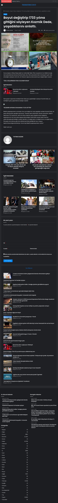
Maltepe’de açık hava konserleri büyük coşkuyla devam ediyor (46, 191)
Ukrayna (4, 485)
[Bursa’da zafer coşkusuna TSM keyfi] (8, 91)
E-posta (5, 248)
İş (2, 450)
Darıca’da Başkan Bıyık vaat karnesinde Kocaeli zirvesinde (47, 208)
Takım (3, 478)
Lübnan (4, 460)
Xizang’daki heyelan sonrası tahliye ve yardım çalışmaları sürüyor (31, 306)
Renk (3, 467)
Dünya (3, 434)
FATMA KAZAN (9, 30)
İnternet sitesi (33, 248)
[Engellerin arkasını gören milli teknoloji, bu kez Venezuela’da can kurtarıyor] (7, 325)
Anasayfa (6, 11)
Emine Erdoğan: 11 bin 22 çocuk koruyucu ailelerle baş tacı (19, 351)
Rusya (3, 471)
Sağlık (3, 474)
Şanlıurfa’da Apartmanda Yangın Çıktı (14, 341)
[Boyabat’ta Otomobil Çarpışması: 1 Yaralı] (7, 319)
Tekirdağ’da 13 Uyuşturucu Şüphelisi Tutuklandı (16, 381)
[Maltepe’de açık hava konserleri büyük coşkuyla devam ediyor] (47, 184)
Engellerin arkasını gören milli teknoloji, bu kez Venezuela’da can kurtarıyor (33, 323)
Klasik (3, 457)
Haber (3, 441)
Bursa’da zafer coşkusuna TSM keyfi (23, 345)
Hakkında (4, 443)
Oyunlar (4, 462)
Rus (3, 469)
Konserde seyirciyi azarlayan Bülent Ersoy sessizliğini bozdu (9, 181)
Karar (3, 455)
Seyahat (4, 476)
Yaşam (11, 11)
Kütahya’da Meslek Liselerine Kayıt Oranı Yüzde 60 (27, 368)
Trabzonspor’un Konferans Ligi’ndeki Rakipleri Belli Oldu (18, 291)
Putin (3, 464)
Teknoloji (4, 481)
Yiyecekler (4, 499)
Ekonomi (4, 436)
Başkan (4, 429)
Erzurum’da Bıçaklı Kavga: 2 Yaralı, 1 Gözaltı (25, 334)
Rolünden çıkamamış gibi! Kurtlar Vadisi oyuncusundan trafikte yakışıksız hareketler (10, 209)
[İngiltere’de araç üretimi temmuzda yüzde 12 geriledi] (7, 376)
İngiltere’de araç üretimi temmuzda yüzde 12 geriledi (27, 374)
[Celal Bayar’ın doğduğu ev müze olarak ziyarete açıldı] (29, 184)
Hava (3, 446)
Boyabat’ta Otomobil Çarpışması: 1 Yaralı (24, 316)
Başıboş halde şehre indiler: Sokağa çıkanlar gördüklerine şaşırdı (27, 1)
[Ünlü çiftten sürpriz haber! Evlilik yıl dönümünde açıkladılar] (29, 201)
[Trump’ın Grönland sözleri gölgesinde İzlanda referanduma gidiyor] (7, 276)
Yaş (3, 494)
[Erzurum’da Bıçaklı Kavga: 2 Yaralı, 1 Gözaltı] (7, 336)
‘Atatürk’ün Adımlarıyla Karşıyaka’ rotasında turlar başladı (19, 295)
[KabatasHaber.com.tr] (29, 5)
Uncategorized (5, 490)
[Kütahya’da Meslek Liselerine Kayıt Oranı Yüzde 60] (7, 370)
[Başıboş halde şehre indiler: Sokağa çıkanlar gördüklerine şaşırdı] (7, 286)
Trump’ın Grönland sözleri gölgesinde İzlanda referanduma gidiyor (31, 273)
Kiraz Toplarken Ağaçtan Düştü (12, 312)
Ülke (3, 487)
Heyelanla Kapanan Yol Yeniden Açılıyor (14, 280)
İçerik (3, 448)
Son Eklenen (29, 268)
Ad (4, 243)
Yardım (3, 492)
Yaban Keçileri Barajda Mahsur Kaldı (23, 361)
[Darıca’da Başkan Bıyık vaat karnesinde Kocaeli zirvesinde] (47, 201)
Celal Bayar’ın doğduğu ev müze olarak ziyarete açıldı (28, 190)
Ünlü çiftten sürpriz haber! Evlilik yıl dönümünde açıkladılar (28, 208)
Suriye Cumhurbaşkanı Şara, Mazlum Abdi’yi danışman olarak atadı (22, 330)
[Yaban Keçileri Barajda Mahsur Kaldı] (7, 363)
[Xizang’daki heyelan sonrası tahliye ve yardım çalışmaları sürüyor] (7, 308)
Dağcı (3, 432)
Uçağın (3, 483)
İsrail (3, 453)
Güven (3, 439)
